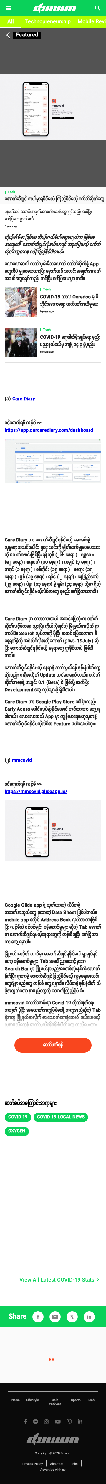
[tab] (10, 22)
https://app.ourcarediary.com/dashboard (49, 430)
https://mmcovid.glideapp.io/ (36, 791)
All (10, 22)
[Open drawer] (8, 8)
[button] (18, 1117)
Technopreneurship (48, 22)
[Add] (38, 1316)
